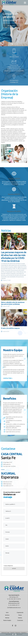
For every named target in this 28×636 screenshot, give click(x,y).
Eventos (20, 617)
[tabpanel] (14, 23)
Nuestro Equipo (7, 620)
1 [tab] (10, 44)
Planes (20, 615)
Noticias (7, 617)
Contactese (20, 620)
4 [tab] (15, 44)
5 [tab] (17, 44)
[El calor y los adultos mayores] (14, 317)
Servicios (7, 615)
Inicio (7, 612)
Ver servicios (11, 25)
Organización (20, 612)
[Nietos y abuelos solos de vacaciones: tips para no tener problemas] (14, 291)
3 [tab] (14, 44)
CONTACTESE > (8, 378)
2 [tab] (12, 44)
